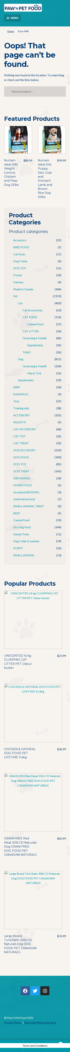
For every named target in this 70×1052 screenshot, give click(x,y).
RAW (16, 387)
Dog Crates (20, 261)
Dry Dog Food (22, 527)
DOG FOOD (21, 457)
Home (10, 31)
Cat (20, 303)
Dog (20, 359)
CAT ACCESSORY (24, 429)
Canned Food (35, 324)
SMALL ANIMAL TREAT (28, 506)
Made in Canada (23, 289)
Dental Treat (21, 534)
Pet (15, 296)
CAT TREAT (21, 443)
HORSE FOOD (22, 485)
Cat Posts (19, 254)
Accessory (19, 240)
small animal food (24, 499)
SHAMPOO (20, 394)
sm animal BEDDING (26, 492)
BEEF (16, 513)
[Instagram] (44, 990)
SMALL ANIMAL (23, 555)
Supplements (35, 345)
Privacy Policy (13, 1022)
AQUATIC (19, 422)
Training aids (21, 408)
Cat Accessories (33, 310)
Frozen (17, 275)
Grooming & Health (35, 338)
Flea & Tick (34, 373)
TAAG (27, 352)
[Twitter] (35, 990)
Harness (18, 282)
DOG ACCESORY (24, 450)
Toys (16, 401)
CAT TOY (19, 436)
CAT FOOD (30, 317)
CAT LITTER (31, 331)
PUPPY (18, 548)
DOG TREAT (21, 471)
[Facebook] (25, 990)
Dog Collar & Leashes (26, 541)
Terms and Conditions (35, 1045)
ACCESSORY (21, 415)
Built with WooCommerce (40, 1022)
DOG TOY (19, 268)
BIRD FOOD (21, 247)
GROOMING (21, 478)
